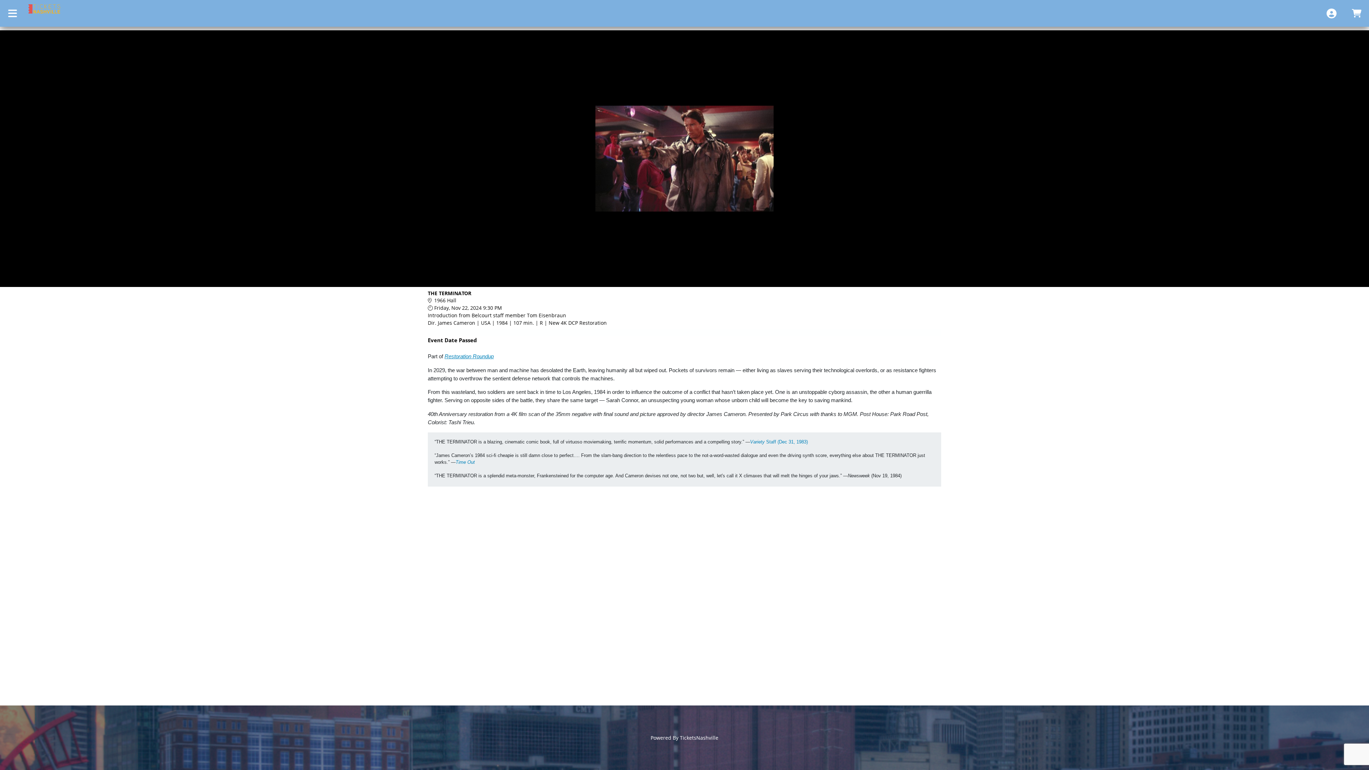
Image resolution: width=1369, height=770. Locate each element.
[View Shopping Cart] (1356, 13)
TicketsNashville (699, 737)
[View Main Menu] (12, 13)
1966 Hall (445, 300)
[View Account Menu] (1331, 13)
